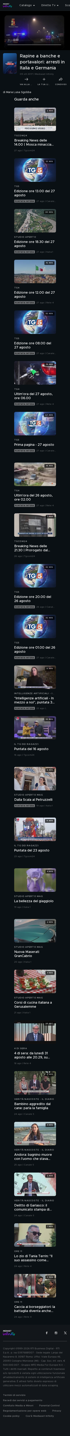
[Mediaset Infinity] (7, 5)
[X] (65, 1333)
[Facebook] (46, 1333)
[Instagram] (56, 1333)
